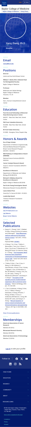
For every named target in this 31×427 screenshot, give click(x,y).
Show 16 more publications (11, 313)
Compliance (7, 419)
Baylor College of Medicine (11, 11)
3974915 (16, 242)
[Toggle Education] (28, 378)
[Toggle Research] (28, 384)
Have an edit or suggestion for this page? (13, 414)
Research (6, 384)
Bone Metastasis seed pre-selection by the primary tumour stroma (15, 235)
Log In (8, 349)
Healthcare (7, 372)
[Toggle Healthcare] (28, 372)
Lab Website (7, 213)
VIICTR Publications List (10, 211)
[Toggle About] (28, 395)
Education (6, 378)
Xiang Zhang (24, 11)
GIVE (20, 2)
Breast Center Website (10, 216)
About (5, 396)
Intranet (6, 424)
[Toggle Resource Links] (28, 401)
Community (7, 390)
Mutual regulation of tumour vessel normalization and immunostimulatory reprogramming (16, 303)
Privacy (6, 422)
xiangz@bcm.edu (8, 64)
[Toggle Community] (28, 390)
